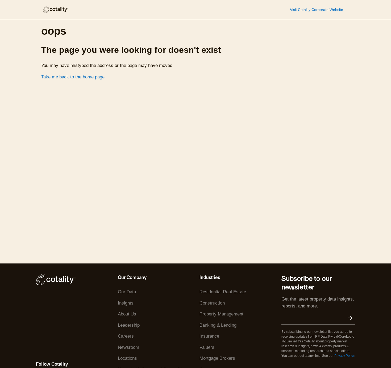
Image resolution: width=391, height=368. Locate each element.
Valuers (206, 347)
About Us (127, 314)
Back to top (360, 351)
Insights (126, 303)
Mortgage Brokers (217, 358)
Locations (127, 358)
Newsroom (128, 347)
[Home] (55, 9)
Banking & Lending (217, 325)
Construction (212, 303)
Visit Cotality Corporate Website (316, 9)
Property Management (221, 314)
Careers (126, 336)
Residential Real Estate (222, 291)
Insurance (209, 336)
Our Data (127, 291)
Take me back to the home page (73, 76)
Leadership (129, 325)
